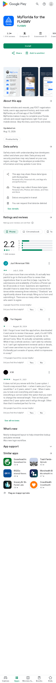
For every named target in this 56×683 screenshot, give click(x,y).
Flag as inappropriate (16, 493)
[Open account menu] (51, 4)
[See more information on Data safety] (50, 146)
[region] (28, 35)
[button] (29, 37)
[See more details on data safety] (13, 208)
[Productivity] (11, 139)
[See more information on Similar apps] (50, 453)
